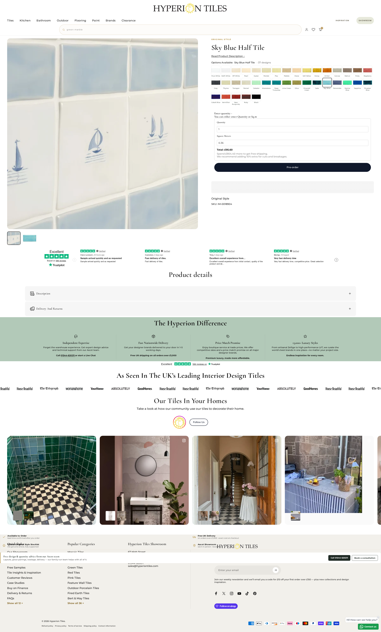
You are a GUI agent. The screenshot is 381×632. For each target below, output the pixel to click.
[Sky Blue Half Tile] (327, 82)
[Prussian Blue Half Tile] (367, 82)
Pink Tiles (74, 577)
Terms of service (75, 626)
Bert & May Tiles (78, 598)
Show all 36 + (76, 603)
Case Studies (15, 583)
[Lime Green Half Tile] (286, 82)
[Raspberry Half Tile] (367, 70)
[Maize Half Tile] (296, 70)
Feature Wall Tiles (80, 583)
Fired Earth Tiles (78, 593)
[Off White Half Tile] (236, 70)
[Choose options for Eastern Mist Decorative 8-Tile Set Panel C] (110, 516)
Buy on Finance (17, 588)
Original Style (220, 198)
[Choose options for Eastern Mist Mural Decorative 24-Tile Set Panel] (121, 516)
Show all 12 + (15, 603)
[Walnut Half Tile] (347, 70)
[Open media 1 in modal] (102, 133)
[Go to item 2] (29, 238)
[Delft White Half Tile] (225, 70)
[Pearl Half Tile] (246, 70)
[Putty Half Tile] (357, 70)
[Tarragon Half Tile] (236, 82)
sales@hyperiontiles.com (143, 566)
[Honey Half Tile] (317, 70)
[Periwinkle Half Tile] (337, 82)
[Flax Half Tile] (276, 70)
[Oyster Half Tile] (256, 70)
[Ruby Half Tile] (246, 96)
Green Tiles (75, 567)
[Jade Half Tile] (317, 82)
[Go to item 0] (14, 238)
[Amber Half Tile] (327, 70)
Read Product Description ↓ (228, 56)
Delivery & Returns (19, 593)
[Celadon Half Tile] (256, 82)
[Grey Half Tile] (215, 82)
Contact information (106, 626)
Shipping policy (90, 626)
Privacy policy (60, 626)
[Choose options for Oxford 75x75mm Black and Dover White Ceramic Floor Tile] (18, 516)
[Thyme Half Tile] (225, 82)
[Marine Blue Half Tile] (347, 82)
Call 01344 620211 (339, 558)
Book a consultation (364, 558)
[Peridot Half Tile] (266, 70)
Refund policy (47, 626)
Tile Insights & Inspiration (24, 572)
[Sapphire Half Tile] (357, 82)
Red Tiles (74, 572)
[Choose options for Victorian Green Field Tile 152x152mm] (29, 516)
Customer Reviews (19, 577)
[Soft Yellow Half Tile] (306, 70)
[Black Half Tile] (256, 96)
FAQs (10, 598)
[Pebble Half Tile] (286, 70)
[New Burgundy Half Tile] (236, 96)
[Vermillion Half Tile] (225, 96)
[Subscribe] (276, 570)
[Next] (190, 141)
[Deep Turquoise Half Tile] (276, 82)
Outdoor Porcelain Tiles (83, 588)
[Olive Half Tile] (296, 82)
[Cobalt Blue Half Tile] (215, 96)
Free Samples (16, 567)
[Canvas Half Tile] (337, 70)
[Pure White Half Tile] (215, 70)
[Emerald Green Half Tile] (306, 82)
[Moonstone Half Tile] (266, 82)
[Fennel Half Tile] (246, 82)
